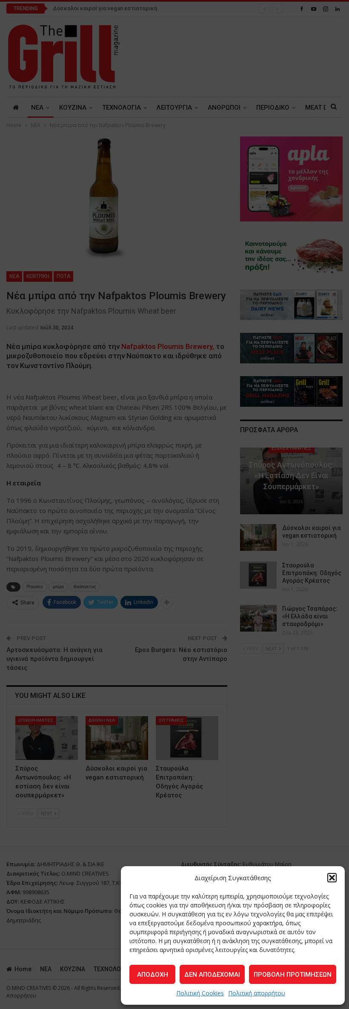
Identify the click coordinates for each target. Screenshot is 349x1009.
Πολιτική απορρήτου (256, 993)
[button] (332, 877)
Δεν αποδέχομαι (212, 974)
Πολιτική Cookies (200, 993)
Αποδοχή (152, 974)
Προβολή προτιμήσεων (293, 974)
